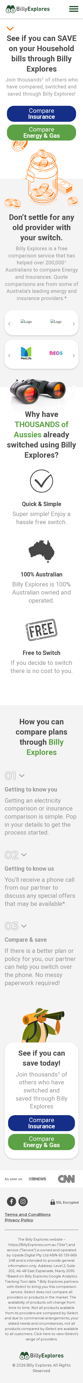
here (47, 1334)
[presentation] (9, 323)
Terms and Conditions (28, 1214)
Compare (41, 114)
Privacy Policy (19, 1219)
